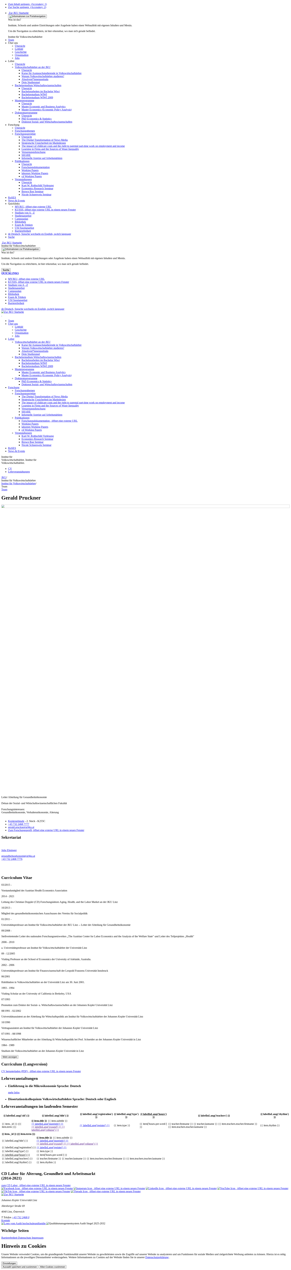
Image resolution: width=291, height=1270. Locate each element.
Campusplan (21, 218)
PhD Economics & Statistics (37, 381)
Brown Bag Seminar (32, 442)
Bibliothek (20, 221)
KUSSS (45, 209)
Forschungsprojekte (25, 393)
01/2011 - (6, 919)
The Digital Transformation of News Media (45, 396)
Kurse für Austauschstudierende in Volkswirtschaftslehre (52, 345)
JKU (3, 477)
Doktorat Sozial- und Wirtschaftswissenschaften (47, 384)
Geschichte (21, 329)
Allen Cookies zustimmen (52, 1267)
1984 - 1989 (7, 1045)
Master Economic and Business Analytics (44, 372)
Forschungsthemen (25, 390)
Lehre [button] (11, 338)
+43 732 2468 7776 (11, 859)
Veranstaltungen (23, 432)
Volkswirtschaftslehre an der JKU (33, 341)
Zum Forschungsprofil (46, 830)
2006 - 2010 (7, 942)
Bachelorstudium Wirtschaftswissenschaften (38, 357)
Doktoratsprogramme (26, 378)
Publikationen (22, 417)
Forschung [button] (13, 387)
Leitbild (19, 326)
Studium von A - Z (25, 212)
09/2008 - (6, 930)
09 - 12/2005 (8, 953)
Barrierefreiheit (23, 230)
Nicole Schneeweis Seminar (36, 445)
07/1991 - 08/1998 (11, 1033)
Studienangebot (23, 215)
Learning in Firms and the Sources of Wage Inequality (50, 405)
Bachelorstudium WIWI (34, 363)
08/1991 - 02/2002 (11, 1010)
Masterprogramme (24, 369)
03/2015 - (6, 884)
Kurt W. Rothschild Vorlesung (38, 436)
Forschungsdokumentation (50, 420)
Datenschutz (25, 1237)
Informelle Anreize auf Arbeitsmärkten (42, 414)
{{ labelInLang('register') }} (95, 1125)
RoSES (12, 448)
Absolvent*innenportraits (35, 351)
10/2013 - (6, 907)
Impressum (37, 1237)
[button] (11, 39)
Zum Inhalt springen (27, 4)
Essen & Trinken (24, 224)
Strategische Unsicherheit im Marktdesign (44, 399)
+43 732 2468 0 (20, 1217)
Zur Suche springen (27, 7)
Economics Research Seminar (37, 439)
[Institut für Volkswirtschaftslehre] (1, 315)
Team (11, 320)
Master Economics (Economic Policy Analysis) (47, 375)
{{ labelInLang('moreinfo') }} (47, 1123)
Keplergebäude (16, 821)
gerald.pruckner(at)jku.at (21, 827)
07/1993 (5, 999)
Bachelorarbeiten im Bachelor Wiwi (41, 360)
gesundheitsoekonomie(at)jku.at (18, 856)
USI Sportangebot (24, 227)
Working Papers (30, 423)
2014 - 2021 (7, 896)
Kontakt (5, 1220)
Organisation (21, 332)
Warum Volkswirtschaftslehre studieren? (43, 348)
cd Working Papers (32, 429)
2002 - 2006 (7, 965)
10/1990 (5, 1022)
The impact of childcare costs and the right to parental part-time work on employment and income (73, 402)
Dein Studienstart (31, 354)
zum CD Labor (36, 1185)
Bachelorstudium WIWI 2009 (37, 366)
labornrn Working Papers (35, 426)
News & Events (16, 451)
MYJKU (33, 206)
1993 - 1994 (7, 987)
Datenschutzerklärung (157, 1257)
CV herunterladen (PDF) (41, 1071)
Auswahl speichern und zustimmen (20, 1267)
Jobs (17, 335)
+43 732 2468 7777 (18, 824)
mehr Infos (14, 1092)
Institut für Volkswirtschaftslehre (18, 483)
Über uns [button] (13, 323)
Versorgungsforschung (33, 408)
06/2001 (5, 976)
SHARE (26, 411)
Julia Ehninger (9, 850)
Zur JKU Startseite (18, 12)
